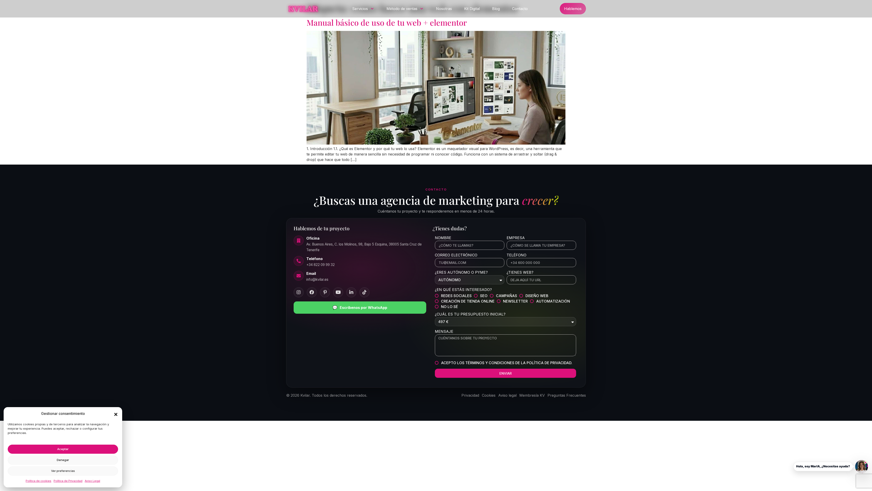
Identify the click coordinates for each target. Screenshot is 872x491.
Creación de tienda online (468, 301)
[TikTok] (364, 292)
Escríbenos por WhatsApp (359, 307)
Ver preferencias (63, 471)
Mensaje (444, 332)
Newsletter (515, 301)
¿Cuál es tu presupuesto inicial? (470, 314)
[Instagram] (299, 292)
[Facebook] (312, 292)
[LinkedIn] (351, 292)
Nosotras (444, 8)
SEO (484, 295)
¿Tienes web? (520, 273)
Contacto (520, 8)
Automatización (553, 301)
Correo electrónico (456, 255)
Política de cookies (38, 481)
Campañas (506, 295)
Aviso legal (507, 395)
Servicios (360, 8)
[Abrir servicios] (372, 8)
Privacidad (470, 395)
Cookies (488, 395)
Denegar (63, 460)
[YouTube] (338, 292)
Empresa (516, 238)
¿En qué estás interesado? (463, 290)
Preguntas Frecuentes (566, 395)
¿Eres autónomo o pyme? (461, 273)
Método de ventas (401, 8)
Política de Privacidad (68, 481)
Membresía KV (532, 395)
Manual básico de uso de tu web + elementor (387, 22)
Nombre (443, 238)
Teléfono (516, 255)
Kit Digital (472, 8)
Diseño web (536, 295)
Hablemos (573, 8)
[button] (116, 414)
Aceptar (63, 449)
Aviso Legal (92, 481)
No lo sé (449, 306)
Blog (496, 8)
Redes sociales (456, 295)
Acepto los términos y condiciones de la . (506, 363)
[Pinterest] (325, 292)
